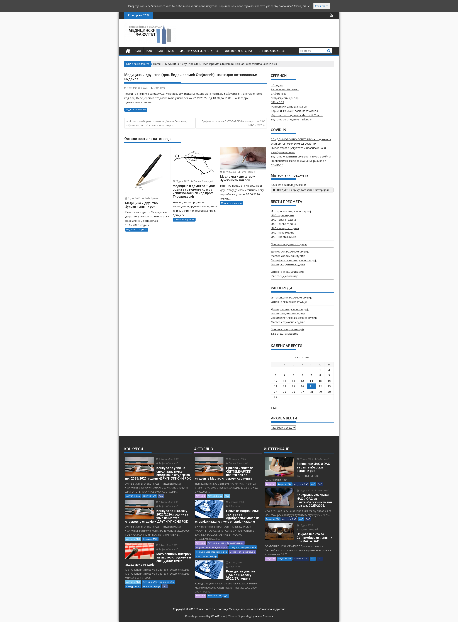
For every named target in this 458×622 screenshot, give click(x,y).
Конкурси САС (149, 495)
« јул (274, 407)
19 (293, 386)
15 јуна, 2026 (229, 171)
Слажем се (321, 6)
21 (311, 386)
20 (302, 386)
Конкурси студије (151, 586)
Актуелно (200, 495)
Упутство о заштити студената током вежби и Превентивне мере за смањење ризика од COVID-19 (301, 161)
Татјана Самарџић (203, 181)
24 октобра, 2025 (168, 545)
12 (293, 380)
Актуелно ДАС (214, 595)
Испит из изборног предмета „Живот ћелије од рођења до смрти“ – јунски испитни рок (156, 123)
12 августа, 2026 (237, 459)
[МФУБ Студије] (128, 50)
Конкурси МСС (150, 539)
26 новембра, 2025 (169, 459)
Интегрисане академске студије (291, 211)
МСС (171, 51)
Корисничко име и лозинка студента (294, 111)
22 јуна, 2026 (182, 181)
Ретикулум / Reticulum (285, 89)
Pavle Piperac (151, 198)
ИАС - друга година (283, 219)
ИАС (149, 51)
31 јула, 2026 (235, 562)
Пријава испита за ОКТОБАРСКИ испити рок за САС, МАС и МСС (233, 123)
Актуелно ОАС (301, 484)
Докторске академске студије (290, 251)
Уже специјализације (284, 276)
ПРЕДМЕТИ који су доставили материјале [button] (303, 190)
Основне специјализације (287, 271)
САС (160, 51)
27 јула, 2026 (306, 490)
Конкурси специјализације (243, 547)
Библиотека (278, 93)
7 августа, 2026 (236, 502)
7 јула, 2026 (134, 198)
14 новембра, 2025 (169, 502)
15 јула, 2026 (306, 525)
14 (311, 380)
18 (284, 386)
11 (284, 380)
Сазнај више (302, 6)
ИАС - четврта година (285, 228)
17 (275, 386)
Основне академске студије (289, 244)
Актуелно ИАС (284, 484)
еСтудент (277, 85)
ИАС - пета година (282, 232)
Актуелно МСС (133, 539)
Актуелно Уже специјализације (211, 547)
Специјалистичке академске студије (294, 260)
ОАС (138, 51)
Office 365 (277, 102)
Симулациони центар (285, 98)
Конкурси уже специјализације (211, 551)
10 (275, 380)
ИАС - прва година (282, 215)
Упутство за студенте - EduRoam (292, 119)
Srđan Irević (159, 87)
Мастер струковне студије (288, 264)
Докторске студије (239, 51)
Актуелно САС (133, 495)
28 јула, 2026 (306, 459)
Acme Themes (264, 616)
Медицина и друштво (135, 109)
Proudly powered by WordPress (205, 616)
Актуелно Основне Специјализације (225, 542)
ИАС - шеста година (283, 237)
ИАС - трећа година (283, 224)
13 (302, 380)
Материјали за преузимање (289, 106)
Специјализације (272, 51)
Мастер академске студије (199, 51)
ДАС (226, 595)
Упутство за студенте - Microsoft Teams (297, 115)
